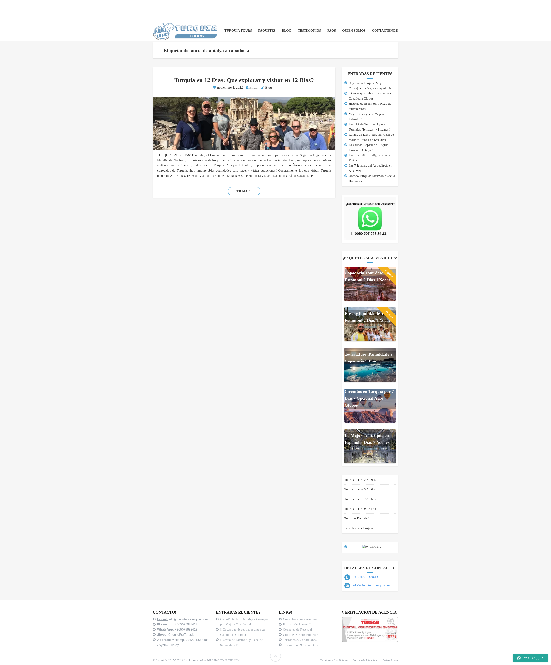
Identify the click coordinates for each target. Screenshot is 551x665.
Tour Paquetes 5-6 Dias (360, 489)
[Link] (275, 656)
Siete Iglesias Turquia (358, 528)
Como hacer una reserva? (300, 619)
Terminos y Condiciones (334, 660)
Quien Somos (353, 30)
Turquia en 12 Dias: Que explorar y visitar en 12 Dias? (244, 80)
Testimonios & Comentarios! (302, 645)
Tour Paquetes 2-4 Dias (360, 479)
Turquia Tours (238, 30)
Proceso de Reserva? (297, 624)
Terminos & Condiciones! (300, 640)
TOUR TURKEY (229, 660)
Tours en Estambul (356, 518)
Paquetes (267, 30)
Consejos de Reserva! (298, 629)
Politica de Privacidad (365, 660)
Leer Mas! (241, 191)
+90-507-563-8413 (365, 577)
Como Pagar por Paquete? (300, 634)
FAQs (331, 30)
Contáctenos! (385, 30)
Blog (286, 30)
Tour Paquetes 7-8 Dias (360, 499)
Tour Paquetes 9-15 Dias (360, 508)
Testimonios (309, 30)
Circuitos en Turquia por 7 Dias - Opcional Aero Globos (369, 398)
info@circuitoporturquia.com (372, 585)
